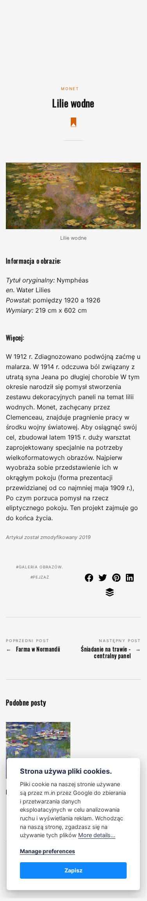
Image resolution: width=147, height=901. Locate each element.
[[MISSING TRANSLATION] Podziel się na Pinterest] (116, 579)
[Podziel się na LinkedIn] (130, 579)
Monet (70, 88)
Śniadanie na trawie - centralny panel (106, 652)
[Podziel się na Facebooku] (89, 579)
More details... (96, 835)
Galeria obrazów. (41, 566)
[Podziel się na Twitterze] (103, 579)
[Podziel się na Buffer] (110, 593)
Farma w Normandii (38, 649)
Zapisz (73, 870)
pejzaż (41, 577)
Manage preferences (47, 851)
